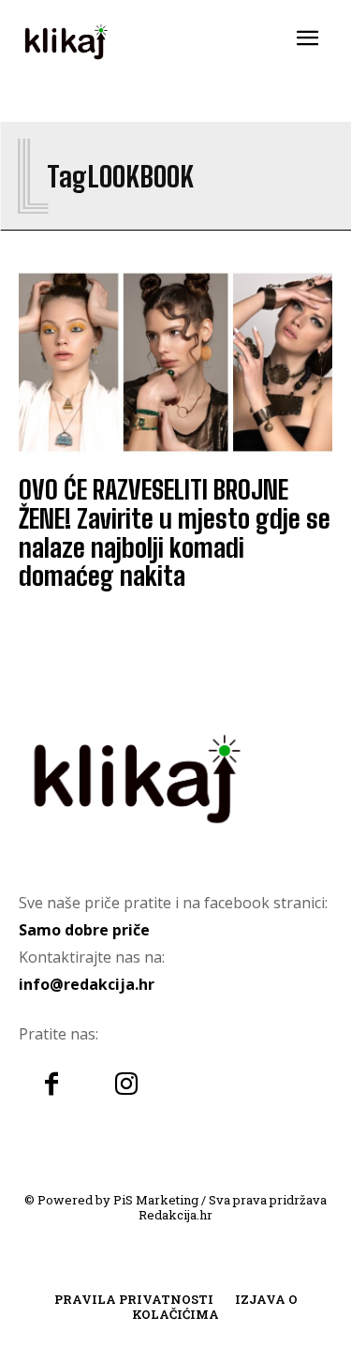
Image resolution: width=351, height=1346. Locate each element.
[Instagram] (126, 1085)
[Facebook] (51, 1085)
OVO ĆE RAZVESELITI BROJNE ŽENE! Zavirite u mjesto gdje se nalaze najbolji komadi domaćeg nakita (174, 532)
